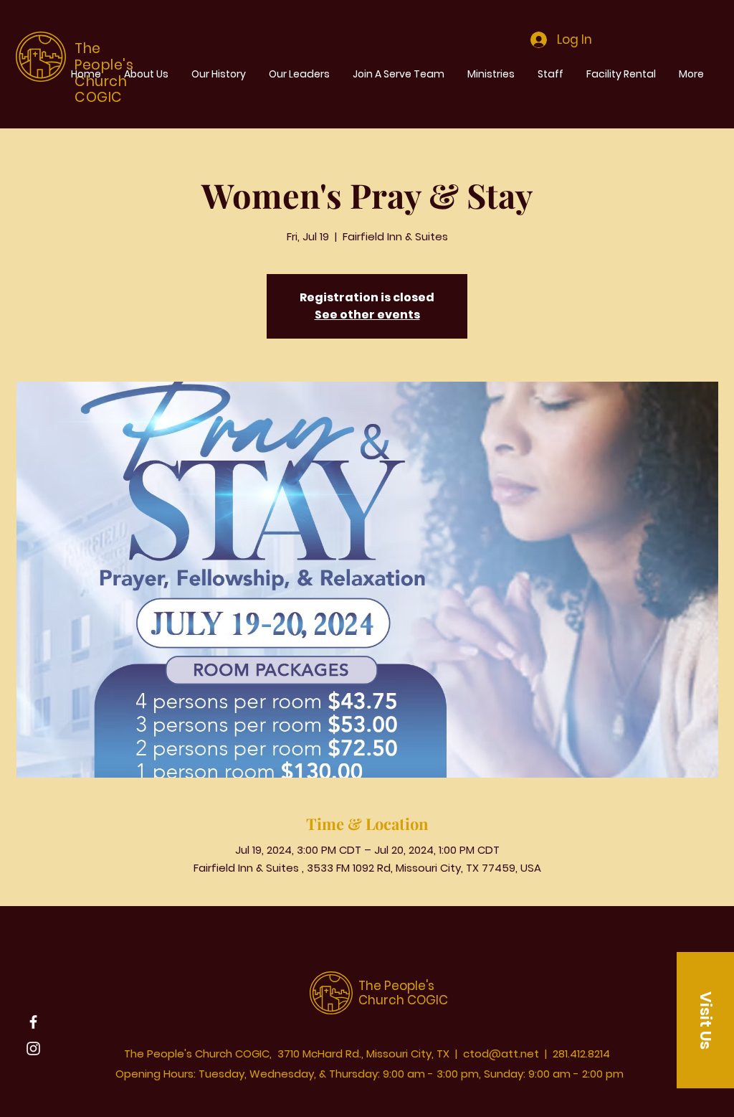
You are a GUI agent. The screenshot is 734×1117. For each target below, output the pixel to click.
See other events (367, 314)
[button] (705, 1020)
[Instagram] (33, 1048)
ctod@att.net (501, 1053)
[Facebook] (33, 1022)
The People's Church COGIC (403, 993)
